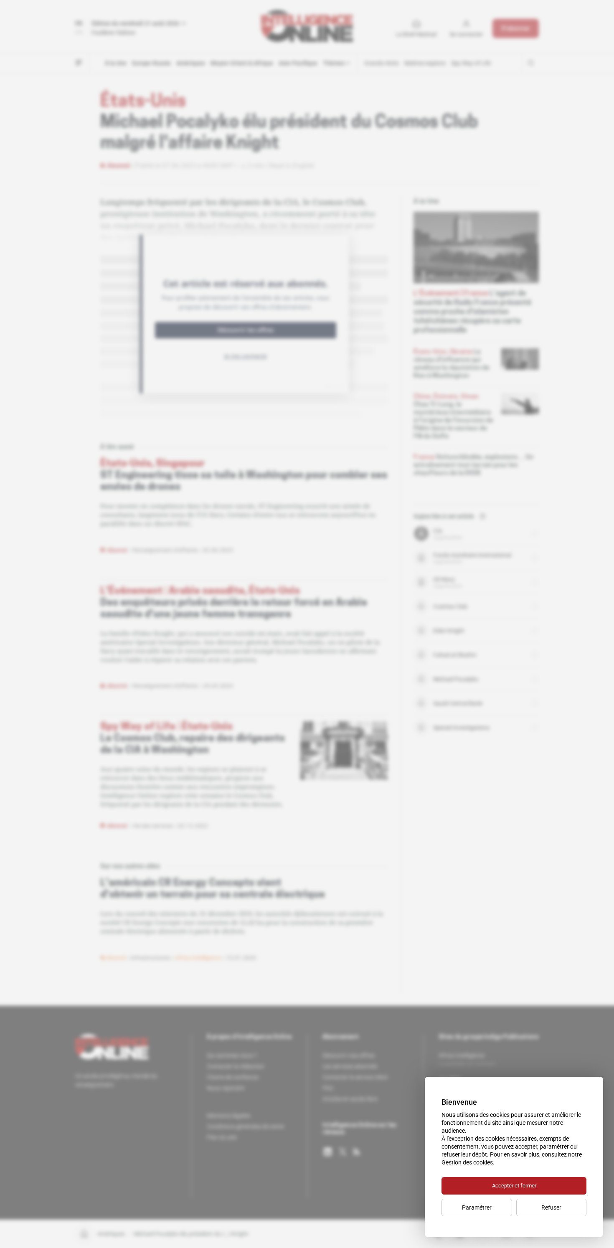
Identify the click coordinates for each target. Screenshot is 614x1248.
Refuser (551, 1207)
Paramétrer (477, 1207)
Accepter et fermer (514, 1185)
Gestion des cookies (467, 1162)
